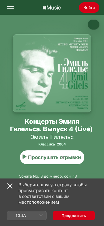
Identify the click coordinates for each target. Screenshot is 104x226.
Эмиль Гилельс (52, 137)
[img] (52, 7)
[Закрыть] (9, 186)
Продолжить (74, 215)
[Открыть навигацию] (10, 7)
